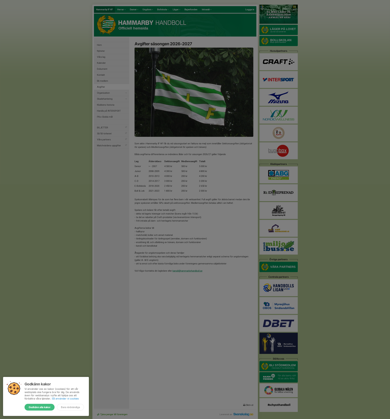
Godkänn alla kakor (39, 407)
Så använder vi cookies (65, 398)
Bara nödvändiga (70, 407)
